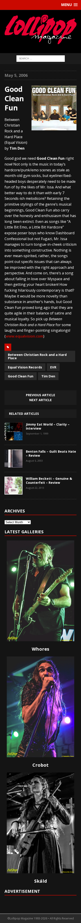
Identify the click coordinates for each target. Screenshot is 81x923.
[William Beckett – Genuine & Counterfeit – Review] (13, 491)
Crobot (40, 765)
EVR (53, 367)
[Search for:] (40, 58)
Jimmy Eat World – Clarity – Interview (48, 426)
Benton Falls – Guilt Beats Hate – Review (51, 453)
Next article (40, 400)
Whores (40, 649)
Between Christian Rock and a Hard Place (37, 356)
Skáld (40, 881)
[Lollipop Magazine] (40, 29)
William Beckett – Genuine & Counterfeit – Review (49, 480)
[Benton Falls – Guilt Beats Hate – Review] (13, 464)
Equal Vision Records (25, 367)
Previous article (40, 395)
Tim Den (48, 376)
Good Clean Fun (20, 376)
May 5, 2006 (16, 75)
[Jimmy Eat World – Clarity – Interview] (13, 437)
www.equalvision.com (24, 336)
